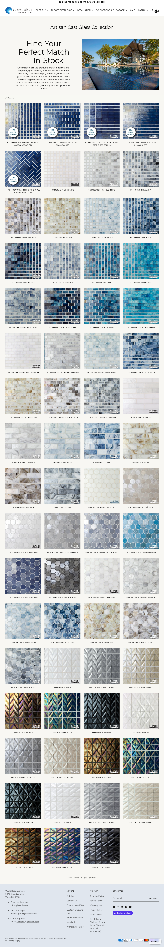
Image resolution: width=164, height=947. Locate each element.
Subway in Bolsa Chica (23, 507)
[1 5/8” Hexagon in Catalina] (23, 666)
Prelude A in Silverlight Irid (101, 687)
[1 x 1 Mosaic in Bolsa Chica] (23, 216)
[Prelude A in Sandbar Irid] (141, 666)
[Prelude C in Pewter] (102, 846)
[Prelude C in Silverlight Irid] (102, 801)
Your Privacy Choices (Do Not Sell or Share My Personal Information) (97, 925)
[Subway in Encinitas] (62, 441)
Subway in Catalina (62, 507)
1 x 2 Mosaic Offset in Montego (62, 327)
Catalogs (71, 896)
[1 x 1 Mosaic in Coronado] (62, 169)
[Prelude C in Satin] (62, 801)
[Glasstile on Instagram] (118, 907)
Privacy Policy (96, 910)
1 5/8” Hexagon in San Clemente (140, 597)
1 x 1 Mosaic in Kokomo (140, 282)
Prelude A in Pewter (101, 732)
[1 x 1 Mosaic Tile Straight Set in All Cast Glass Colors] (23, 121)
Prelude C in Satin (62, 822)
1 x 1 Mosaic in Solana (62, 237)
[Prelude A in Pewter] (102, 711)
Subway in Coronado (141, 417)
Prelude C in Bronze (23, 867)
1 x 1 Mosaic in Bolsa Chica (23, 237)
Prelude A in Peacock (62, 732)
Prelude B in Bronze (101, 777)
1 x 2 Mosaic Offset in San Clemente (62, 372)
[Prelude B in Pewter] (23, 801)
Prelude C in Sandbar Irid (140, 822)
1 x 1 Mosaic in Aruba (101, 282)
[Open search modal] (151, 10)
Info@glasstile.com (19, 905)
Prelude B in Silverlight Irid (23, 777)
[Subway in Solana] (141, 441)
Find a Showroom (75, 917)
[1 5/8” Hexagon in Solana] (102, 621)
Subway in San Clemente (23, 462)
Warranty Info (96, 905)
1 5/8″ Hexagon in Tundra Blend (23, 552)
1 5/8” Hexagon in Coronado (101, 597)
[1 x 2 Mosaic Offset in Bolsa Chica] (62, 396)
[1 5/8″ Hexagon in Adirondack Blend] (102, 531)
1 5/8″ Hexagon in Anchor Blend (62, 597)
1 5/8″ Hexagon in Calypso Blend (141, 552)
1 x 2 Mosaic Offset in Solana (23, 417)
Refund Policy (96, 900)
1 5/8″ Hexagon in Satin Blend (101, 507)
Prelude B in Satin (140, 732)
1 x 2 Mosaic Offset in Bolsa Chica (62, 417)
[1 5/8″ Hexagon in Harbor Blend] (23, 576)
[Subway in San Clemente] (23, 441)
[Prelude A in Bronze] (23, 711)
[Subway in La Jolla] (102, 441)
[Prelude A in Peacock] (62, 711)
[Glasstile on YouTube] (130, 907)
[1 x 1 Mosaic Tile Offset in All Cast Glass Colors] (62, 121)
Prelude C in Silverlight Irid (101, 822)
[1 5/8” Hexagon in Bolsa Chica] (141, 621)
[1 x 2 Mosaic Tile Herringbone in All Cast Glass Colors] (23, 169)
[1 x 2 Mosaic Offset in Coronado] (23, 351)
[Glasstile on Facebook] (114, 907)
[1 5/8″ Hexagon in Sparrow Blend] (62, 531)
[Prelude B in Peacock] (141, 756)
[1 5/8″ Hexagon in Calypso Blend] (141, 531)
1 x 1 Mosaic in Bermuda (62, 282)
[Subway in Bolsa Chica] (23, 486)
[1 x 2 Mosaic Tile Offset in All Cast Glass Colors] (141, 121)
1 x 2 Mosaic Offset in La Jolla (141, 372)
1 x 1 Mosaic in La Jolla (140, 237)
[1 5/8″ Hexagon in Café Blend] (141, 486)
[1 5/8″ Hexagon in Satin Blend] (102, 486)
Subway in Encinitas (62, 462)
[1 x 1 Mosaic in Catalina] (141, 169)
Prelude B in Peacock (141, 777)
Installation (72, 922)
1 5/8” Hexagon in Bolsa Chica (141, 642)
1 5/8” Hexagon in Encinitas (23, 642)
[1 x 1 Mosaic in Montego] (23, 261)
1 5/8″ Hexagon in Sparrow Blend (62, 552)
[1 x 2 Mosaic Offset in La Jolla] (141, 351)
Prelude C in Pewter (101, 867)
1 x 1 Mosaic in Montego (23, 282)
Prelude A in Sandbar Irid (140, 687)
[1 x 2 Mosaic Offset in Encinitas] (102, 351)
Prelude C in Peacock (62, 867)
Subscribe (153, 898)
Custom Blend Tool (75, 905)
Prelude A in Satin (62, 687)
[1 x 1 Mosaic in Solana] (62, 216)
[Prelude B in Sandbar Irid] (62, 756)
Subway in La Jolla (101, 462)
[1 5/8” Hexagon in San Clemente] (141, 576)
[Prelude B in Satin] (141, 711)
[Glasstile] (18, 10)
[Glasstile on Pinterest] (126, 907)
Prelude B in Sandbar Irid (62, 777)
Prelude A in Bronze (23, 732)
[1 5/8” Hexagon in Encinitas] (23, 621)
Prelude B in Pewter (23, 822)
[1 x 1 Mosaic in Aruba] (102, 261)
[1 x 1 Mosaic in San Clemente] (102, 169)
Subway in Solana (140, 462)
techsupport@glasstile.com (24, 913)
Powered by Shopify (12, 941)
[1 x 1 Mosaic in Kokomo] (141, 261)
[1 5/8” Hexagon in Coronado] (102, 576)
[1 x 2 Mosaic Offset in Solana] (23, 396)
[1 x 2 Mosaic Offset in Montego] (62, 306)
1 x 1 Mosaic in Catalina (140, 190)
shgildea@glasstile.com (28, 921)
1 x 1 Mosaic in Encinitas (101, 237)
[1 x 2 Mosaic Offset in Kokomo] (141, 306)
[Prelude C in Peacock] (62, 846)
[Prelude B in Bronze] (102, 756)
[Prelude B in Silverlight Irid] (23, 756)
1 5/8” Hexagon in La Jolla (62, 642)
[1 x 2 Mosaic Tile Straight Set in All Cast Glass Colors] (102, 121)
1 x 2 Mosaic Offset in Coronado (23, 372)
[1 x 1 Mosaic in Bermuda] (62, 261)
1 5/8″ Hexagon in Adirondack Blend (101, 552)
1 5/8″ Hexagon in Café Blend (140, 507)
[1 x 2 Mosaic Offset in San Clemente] (62, 351)
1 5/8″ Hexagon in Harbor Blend (23, 597)
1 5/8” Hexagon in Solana (101, 642)
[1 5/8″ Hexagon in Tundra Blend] (23, 531)
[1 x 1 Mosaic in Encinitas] (102, 216)
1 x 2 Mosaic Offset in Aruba (102, 327)
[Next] (147, 10)
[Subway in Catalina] (62, 486)
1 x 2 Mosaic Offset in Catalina (101, 417)
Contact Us (72, 900)
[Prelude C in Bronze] (23, 846)
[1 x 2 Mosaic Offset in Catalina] (102, 396)
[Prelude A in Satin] (62, 666)
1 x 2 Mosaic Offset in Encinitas (101, 372)
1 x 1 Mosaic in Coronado (62, 190)
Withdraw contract (75, 926)
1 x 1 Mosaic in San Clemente (102, 190)
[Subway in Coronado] (141, 396)
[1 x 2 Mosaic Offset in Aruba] (102, 306)
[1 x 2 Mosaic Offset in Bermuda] (23, 306)
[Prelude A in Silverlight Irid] (102, 666)
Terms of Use (96, 914)
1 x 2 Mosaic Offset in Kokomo (141, 327)
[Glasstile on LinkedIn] (122, 907)
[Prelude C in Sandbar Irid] (141, 801)
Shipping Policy (97, 896)
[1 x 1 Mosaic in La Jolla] (141, 216)
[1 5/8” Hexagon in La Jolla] (62, 621)
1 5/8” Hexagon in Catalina (23, 687)
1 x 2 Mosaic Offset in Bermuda (23, 327)
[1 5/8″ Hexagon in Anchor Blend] (62, 576)
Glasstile (22, 938)
